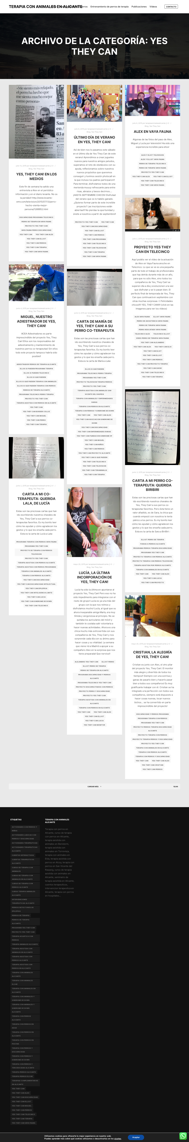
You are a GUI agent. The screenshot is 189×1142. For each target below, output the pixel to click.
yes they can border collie (36, 411)
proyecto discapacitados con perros (94, 687)
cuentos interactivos (23, 855)
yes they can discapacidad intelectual (36, 584)
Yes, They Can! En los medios (36, 176)
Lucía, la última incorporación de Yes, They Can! (94, 577)
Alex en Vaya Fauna (152, 131)
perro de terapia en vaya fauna (36, 221)
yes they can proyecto (152, 582)
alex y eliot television (152, 155)
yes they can (26, 234)
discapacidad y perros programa (152, 714)
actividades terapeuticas (25, 843)
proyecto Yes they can (36, 226)
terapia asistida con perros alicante (36, 563)
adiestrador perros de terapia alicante (36, 364)
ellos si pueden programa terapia (36, 368)
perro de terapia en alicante (94, 670)
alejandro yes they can (86, 662)
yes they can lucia (152, 578)
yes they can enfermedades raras (94, 431)
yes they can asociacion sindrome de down (94, 421)
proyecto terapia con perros (152, 735)
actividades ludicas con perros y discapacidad (24, 837)
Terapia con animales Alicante (36, 571)
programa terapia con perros (152, 718)
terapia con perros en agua (23, 1026)
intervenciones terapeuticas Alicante (23, 901)
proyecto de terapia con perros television (36, 552)
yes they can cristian (152, 765)
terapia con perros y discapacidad (153, 756)
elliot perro (108, 662)
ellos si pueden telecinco (36, 373)
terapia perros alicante (24, 1072)
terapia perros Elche (22, 1076)
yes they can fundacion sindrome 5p (94, 436)
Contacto (171, 7)
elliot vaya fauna (161, 317)
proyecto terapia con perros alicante (152, 557)
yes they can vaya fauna (36, 251)
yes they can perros (36, 243)
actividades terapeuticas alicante (25, 849)
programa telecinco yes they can (94, 682)
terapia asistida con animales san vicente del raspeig (94, 392)
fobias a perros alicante (152, 544)
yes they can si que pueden (94, 457)
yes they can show (152, 368)
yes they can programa (94, 239)
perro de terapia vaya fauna (152, 168)
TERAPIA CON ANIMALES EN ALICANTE (23, 6)
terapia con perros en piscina (23, 1042)
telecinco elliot (161, 334)
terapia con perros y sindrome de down (94, 411)
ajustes (117, 1138)
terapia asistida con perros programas (36, 567)
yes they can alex (44, 234)
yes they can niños (94, 444)
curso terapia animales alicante (23, 893)
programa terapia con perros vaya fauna (36, 542)
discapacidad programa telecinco (36, 217)
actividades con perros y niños (24, 829)
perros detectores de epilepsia (23, 909)
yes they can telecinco (94, 243)
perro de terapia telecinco (152, 163)
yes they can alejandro (152, 342)
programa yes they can (94, 377)
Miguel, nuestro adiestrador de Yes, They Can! (36, 321)
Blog (30, 169)
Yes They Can (38, 169)
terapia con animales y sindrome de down (23, 998)
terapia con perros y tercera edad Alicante (23, 1066)
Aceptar (136, 1137)
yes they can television (94, 248)
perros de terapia (20, 915)
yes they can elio (163, 347)
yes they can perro (36, 420)
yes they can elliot (36, 239)
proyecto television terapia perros (94, 382)
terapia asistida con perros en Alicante (36, 403)
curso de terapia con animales (22, 869)
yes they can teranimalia (94, 470)
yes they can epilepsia (36, 588)
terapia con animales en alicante (152, 569)
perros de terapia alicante (36, 390)
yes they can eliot (153, 351)
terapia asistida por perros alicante (152, 565)
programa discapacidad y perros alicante (94, 676)
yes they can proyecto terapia (152, 364)
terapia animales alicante (25, 944)
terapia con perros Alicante (36, 575)
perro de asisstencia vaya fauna (152, 321)
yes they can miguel (36, 416)
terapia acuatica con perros (22, 938)
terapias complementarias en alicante (25, 1082)
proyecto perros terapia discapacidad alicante (152, 729)
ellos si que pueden (36, 377)
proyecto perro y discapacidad (94, 691)
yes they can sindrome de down (36, 601)
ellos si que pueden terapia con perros (36, 386)
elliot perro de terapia (152, 539)
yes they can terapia (36, 247)
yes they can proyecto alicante (94, 453)
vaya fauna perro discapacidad (36, 230)
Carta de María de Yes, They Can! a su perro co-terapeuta (94, 326)
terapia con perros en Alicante (94, 406)
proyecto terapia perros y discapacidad (152, 739)
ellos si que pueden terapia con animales (36, 381)
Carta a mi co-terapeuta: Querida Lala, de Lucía (36, 498)
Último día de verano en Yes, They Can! (94, 139)
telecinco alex (142, 334)
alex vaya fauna (142, 317)
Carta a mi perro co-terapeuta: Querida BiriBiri (152, 485)
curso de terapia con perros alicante (22, 885)
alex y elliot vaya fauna (152, 159)
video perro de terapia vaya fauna (152, 338)
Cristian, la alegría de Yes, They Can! (152, 654)
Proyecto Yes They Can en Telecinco (152, 249)
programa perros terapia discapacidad (152, 548)
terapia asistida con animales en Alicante (94, 701)
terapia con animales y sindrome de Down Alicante (23, 1008)
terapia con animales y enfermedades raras (94, 400)
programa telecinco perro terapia (36, 394)
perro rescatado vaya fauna (152, 329)
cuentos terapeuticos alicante (23, 861)
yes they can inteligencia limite (36, 593)
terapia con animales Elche (22, 982)
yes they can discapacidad (94, 226)
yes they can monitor (94, 725)
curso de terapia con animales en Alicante (22, 877)
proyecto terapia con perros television (152, 561)
